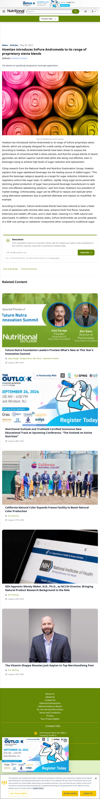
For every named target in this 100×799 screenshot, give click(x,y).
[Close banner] (96, 3)
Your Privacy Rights (50, 718)
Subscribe (84, 252)
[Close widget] (65, 740)
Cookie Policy (38, 788)
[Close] (96, 778)
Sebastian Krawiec (51, 358)
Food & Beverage (10, 269)
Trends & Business (29, 269)
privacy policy (54, 258)
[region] (50, 786)
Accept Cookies (70, 793)
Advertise (50, 697)
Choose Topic (47, 18)
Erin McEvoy (13, 516)
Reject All (88, 793)
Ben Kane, (37, 358)
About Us (50, 693)
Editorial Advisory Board (50, 706)
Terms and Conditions (50, 712)
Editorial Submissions (50, 703)
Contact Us (50, 700)
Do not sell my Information (50, 709)
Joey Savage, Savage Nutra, (20, 358)
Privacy (50, 715)
